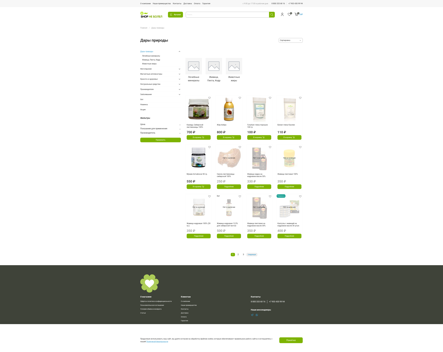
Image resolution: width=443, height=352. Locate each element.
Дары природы (146, 51)
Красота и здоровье (149, 79)
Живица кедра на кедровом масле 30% (256, 175)
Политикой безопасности (157, 341)
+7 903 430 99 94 (295, 3)
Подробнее (229, 187)
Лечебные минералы (151, 56)
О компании (145, 3)
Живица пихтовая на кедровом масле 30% (256, 224)
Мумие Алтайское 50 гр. (197, 174)
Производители (147, 89)
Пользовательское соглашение (152, 305)
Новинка (144, 104)
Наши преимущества (162, 3)
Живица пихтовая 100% (287, 174)
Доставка (187, 3)
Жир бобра (221, 125)
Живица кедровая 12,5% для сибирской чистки (227, 224)
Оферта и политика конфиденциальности (156, 301)
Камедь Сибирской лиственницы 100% (195, 126)
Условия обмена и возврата (151, 309)
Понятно (291, 340)
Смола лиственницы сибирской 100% (225, 175)
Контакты (177, 3)
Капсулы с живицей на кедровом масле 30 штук (288, 224)
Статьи (143, 313)
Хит (141, 99)
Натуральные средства (150, 84)
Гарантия (206, 3)
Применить (160, 140)
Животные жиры (149, 64)
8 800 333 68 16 (278, 3)
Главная (143, 28)
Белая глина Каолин (286, 125)
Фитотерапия (146, 69)
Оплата (197, 3)
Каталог (177, 14)
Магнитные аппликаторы (151, 74)
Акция (143, 109)
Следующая (252, 254)
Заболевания (146, 94)
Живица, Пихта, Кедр (151, 60)
